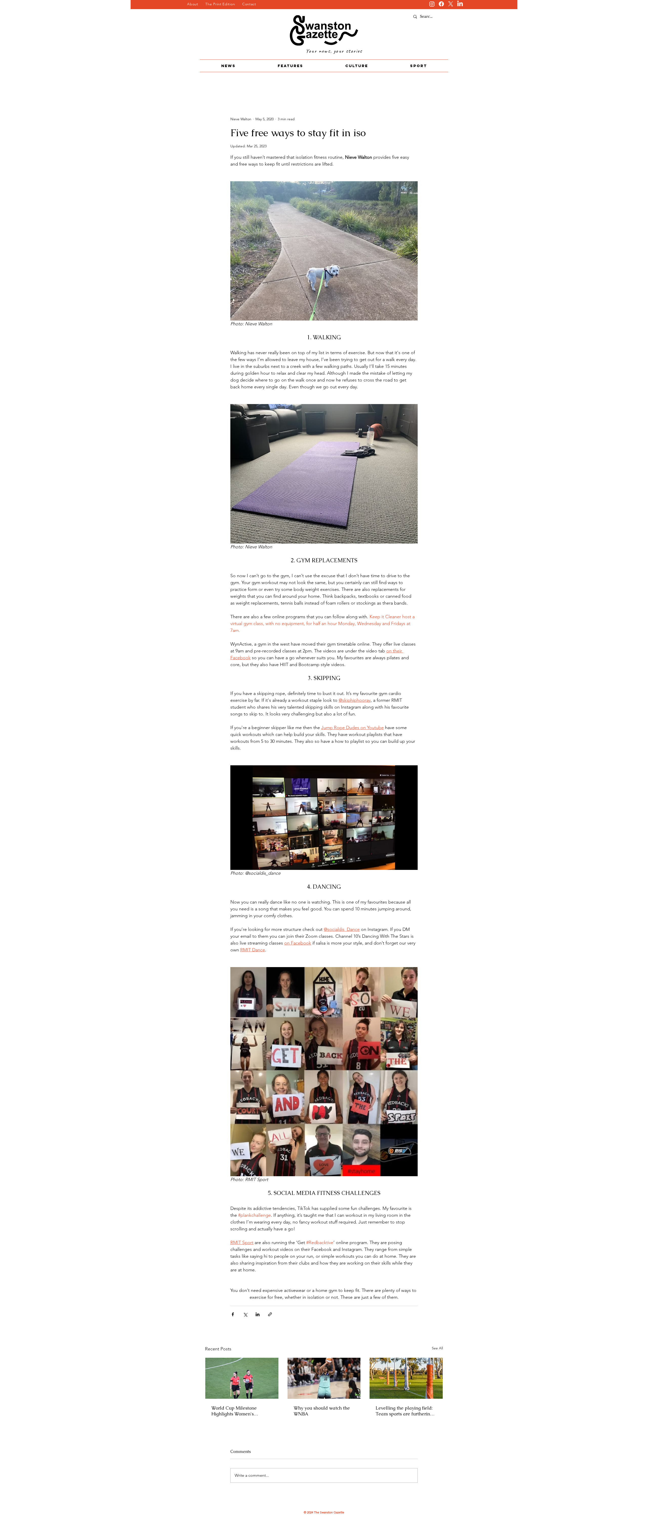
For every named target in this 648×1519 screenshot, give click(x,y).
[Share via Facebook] (232, 1314)
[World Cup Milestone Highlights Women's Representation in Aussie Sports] (241, 1378)
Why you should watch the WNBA (322, 1411)
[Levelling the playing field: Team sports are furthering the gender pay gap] (406, 1378)
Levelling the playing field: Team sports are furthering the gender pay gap (404, 1411)
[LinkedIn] (460, 4)
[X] (450, 4)
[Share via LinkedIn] (257, 1314)
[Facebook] (441, 4)
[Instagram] (432, 4)
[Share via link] (270, 1314)
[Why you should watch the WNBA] (324, 1378)
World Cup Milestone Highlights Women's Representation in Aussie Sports (238, 1411)
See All (437, 1348)
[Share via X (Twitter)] (245, 1314)
